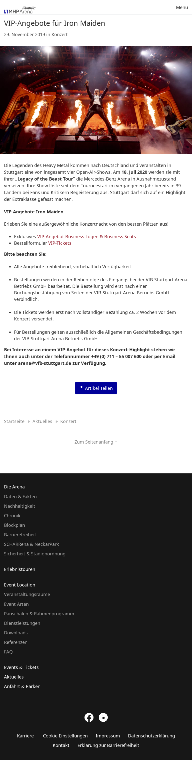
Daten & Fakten (20, 496)
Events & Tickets (21, 667)
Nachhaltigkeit (19, 506)
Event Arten (16, 604)
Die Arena (14, 487)
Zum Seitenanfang (94, 442)
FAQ (8, 652)
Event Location (19, 585)
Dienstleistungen (22, 623)
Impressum (108, 736)
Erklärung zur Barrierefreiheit (108, 745)
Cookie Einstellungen (65, 736)
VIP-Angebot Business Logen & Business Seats (86, 236)
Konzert (60, 34)
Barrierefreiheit (20, 535)
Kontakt (61, 745)
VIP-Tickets (60, 243)
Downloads (16, 633)
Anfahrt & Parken (22, 686)
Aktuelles (14, 677)
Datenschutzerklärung (151, 736)
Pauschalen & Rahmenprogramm (39, 614)
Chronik (12, 516)
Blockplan (14, 525)
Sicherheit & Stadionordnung (35, 554)
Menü (182, 7)
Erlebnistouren (19, 569)
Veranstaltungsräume (27, 594)
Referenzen (16, 642)
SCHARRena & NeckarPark (31, 544)
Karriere (25, 736)
